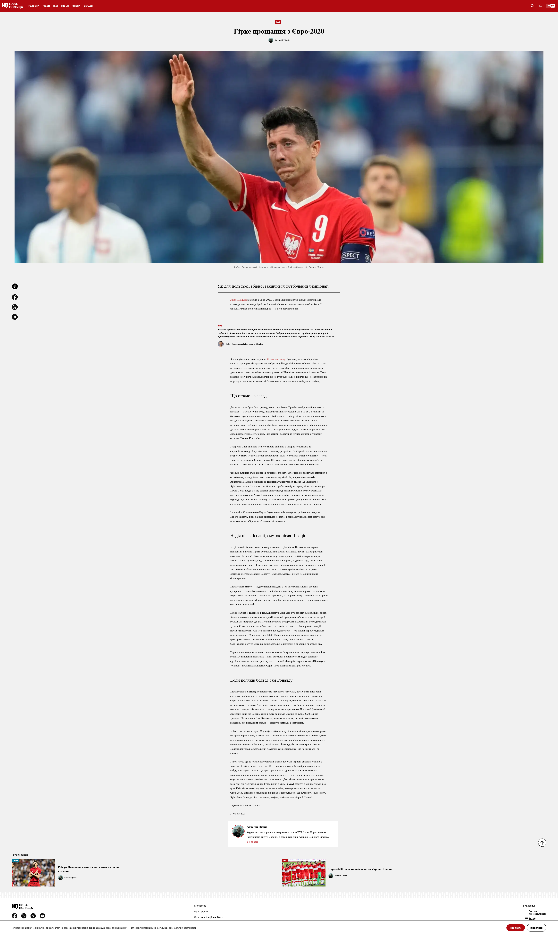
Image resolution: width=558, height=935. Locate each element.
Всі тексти (252, 841)
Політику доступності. (185, 927)
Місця (65, 6)
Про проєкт (201, 911)
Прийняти (515, 927)
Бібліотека (200, 905)
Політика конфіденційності (209, 917)
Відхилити (536, 927)
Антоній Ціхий (282, 40)
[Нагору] (542, 842)
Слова (76, 6)
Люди (46, 6)
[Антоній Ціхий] (60, 877)
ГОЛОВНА (33, 6)
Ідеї (55, 6)
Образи (88, 6)
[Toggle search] (532, 6)
